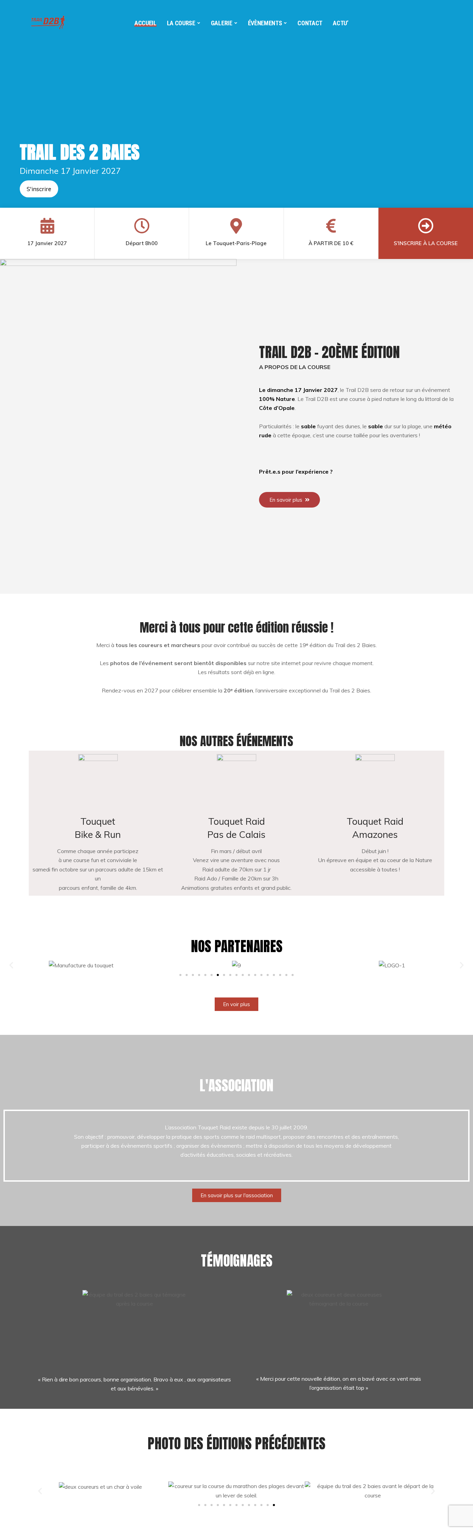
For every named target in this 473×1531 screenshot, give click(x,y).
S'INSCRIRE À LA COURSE (426, 243)
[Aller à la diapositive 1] (199, 1505)
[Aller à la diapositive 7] (218, 975)
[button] (11, 965)
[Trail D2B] (49, 21)
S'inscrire (39, 189)
